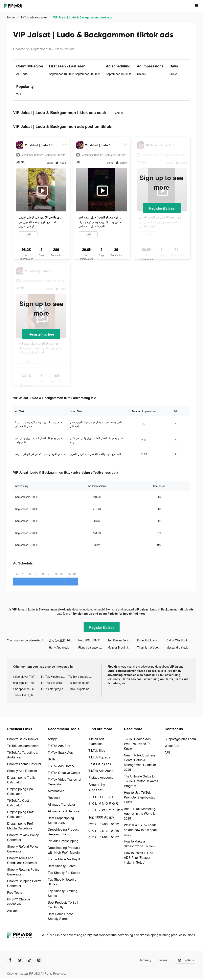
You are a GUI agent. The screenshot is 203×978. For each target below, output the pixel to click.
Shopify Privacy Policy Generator (23, 837)
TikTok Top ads (99, 757)
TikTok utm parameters (23, 745)
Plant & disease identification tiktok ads (93, 647)
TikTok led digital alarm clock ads (27, 695)
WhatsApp (172, 745)
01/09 (91, 837)
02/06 (103, 824)
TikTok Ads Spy (59, 745)
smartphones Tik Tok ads (27, 689)
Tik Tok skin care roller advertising (54, 683)
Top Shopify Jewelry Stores (62, 881)
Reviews (54, 797)
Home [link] (11, 17)
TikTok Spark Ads (60, 752)
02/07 (91, 824)
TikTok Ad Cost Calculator (18, 802)
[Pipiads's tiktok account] (29, 960)
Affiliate (12, 910)
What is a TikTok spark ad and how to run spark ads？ (141, 830)
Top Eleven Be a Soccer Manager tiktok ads (122, 640)
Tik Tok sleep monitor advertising (82, 683)
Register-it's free (161, 208)
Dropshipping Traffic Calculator (21, 779)
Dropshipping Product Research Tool (63, 831)
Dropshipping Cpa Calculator (20, 791)
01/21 (91, 830)
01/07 (114, 837)
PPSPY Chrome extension (18, 901)
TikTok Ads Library (61, 766)
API (167, 752)
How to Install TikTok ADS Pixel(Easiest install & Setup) (138, 857)
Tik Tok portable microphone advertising (82, 677)
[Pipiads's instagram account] (39, 960)
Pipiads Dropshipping (63, 841)
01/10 (114, 830)
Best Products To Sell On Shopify (63, 904)
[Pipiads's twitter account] (20, 960)
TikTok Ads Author (101, 770)
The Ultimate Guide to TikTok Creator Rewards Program (141, 781)
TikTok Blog (96, 750)
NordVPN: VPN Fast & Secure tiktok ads (93, 640)
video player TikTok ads (27, 677)
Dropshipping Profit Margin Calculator (20, 825)
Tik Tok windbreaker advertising (54, 677)
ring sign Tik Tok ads (26, 683)
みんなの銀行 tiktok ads (63, 640)
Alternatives (56, 791)
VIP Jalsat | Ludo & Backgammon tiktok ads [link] (82, 17)
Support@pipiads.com (180, 739)
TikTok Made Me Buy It (64, 859)
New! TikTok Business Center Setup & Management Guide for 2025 (140, 762)
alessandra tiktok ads (180, 647)
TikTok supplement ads (82, 689)
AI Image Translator (61, 804)
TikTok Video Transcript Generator (64, 781)
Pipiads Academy (100, 777)
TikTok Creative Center (64, 772)
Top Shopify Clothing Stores (62, 893)
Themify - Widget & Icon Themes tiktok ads (152, 647)
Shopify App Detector (22, 770)
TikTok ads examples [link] (34, 17)
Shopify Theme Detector (24, 764)
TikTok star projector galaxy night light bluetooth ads (54, 689)
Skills (52, 759)
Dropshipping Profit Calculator (20, 814)
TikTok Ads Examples (96, 741)
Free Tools (14, 892)
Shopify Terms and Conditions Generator (22, 860)
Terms (163, 960)
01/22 (114, 824)
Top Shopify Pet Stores (64, 872)
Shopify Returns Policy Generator (23, 871)
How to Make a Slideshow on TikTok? (139, 843)
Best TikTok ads (99, 764)
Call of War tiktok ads (180, 640)
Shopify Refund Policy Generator (22, 848)
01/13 (103, 830)
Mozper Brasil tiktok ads (122, 647)
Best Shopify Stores (62, 866)
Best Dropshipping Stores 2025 (61, 820)
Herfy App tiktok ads (61, 647)
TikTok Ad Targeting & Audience (22, 754)
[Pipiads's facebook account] (10, 960)
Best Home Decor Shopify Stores (60, 916)
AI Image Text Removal (64, 811)
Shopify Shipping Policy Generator (24, 883)
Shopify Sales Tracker (22, 739)
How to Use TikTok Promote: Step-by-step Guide (139, 797)
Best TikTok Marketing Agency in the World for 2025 (140, 813)
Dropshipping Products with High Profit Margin (64, 850)
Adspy (52, 739)
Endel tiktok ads (147, 640)
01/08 (103, 837)
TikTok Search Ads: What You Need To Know (137, 744)
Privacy (145, 960)
